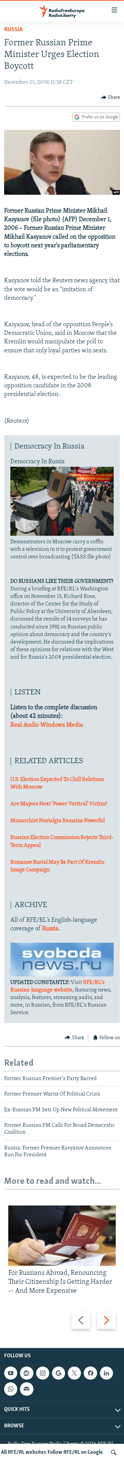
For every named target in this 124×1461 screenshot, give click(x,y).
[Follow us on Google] (58, 1373)
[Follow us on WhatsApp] (10, 1388)
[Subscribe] (26, 1388)
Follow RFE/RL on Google (75, 1452)
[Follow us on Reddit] (26, 1373)
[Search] (113, 1452)
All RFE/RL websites (23, 1452)
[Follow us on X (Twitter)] (74, 1373)
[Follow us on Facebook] (90, 1373)
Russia (13, 30)
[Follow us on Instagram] (42, 1373)
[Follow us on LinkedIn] (106, 1373)
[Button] (110, 97)
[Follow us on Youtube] (10, 1373)
